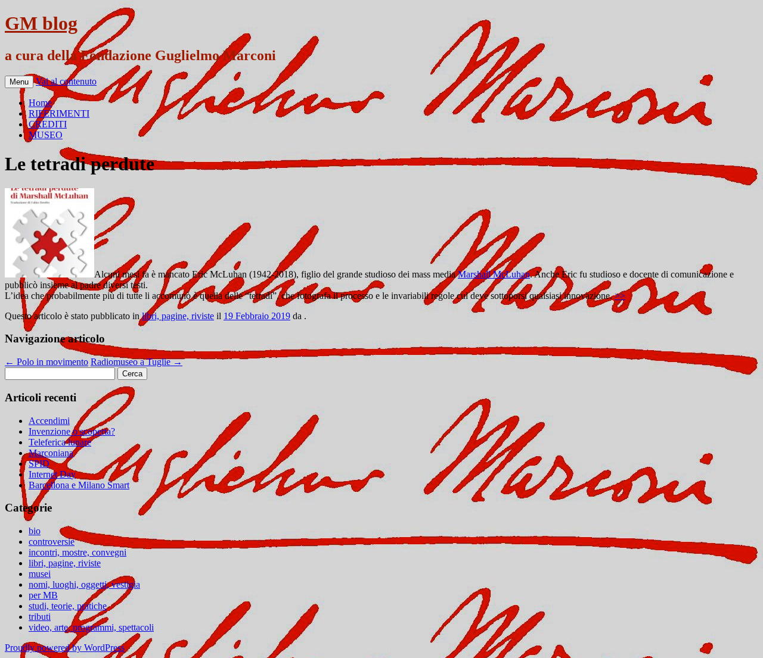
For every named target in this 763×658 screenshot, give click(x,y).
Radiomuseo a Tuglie (136, 362)
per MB (43, 595)
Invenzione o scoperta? (72, 431)
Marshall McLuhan (494, 274)
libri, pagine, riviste (178, 316)
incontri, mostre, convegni (77, 552)
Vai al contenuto (66, 81)
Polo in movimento (46, 362)
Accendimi (49, 421)
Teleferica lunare (60, 442)
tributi (40, 617)
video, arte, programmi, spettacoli (91, 627)
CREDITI (48, 124)
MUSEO (46, 135)
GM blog (41, 23)
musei (40, 574)
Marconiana (51, 453)
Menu (19, 81)
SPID (39, 464)
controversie (52, 542)
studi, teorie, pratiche (68, 606)
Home (40, 103)
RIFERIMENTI (59, 113)
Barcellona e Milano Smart (79, 485)
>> (620, 296)
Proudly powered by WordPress (65, 648)
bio (35, 531)
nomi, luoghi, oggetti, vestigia (84, 584)
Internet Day (52, 474)
